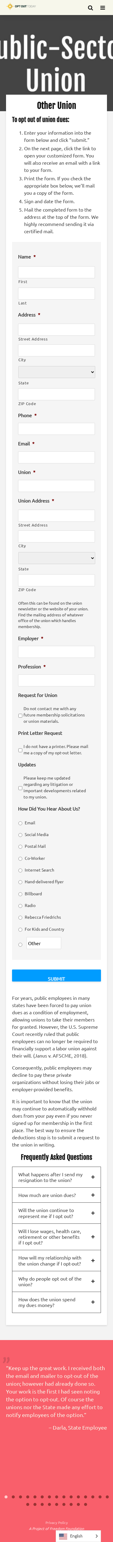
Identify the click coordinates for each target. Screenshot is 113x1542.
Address (29, 314)
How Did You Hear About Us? (49, 808)
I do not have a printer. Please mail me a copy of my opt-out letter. (56, 749)
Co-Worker (35, 858)
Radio (30, 905)
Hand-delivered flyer (44, 881)
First (22, 281)
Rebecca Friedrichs (43, 917)
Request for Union (37, 695)
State (23, 382)
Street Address (33, 338)
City (22, 359)
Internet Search (39, 869)
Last (22, 302)
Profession (32, 666)
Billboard (33, 893)
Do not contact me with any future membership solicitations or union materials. (54, 715)
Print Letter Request (40, 733)
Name (27, 256)
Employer (30, 638)
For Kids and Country (44, 929)
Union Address (36, 500)
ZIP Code (27, 403)
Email (26, 443)
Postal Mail (35, 846)
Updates (27, 764)
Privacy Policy (57, 1522)
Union (27, 472)
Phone (27, 415)
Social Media (37, 834)
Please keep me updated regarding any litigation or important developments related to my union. (55, 787)
